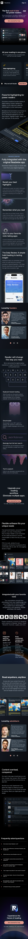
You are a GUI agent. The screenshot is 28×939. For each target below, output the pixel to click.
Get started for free (14, 21)
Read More (22, 83)
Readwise (7, 3)
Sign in (24, 3)
